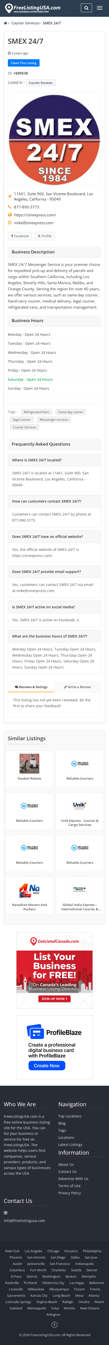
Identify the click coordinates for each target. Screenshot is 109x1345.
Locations (66, 1137)
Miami (99, 1301)
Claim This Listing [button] (24, 63)
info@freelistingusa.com (24, 1220)
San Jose (91, 1257)
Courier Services (25, 23)
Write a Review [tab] (79, 687)
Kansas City (39, 1295)
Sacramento (16, 1295)
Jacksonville (36, 1263)
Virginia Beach (46, 1301)
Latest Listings (70, 1144)
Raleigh (67, 1301)
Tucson (79, 1289)
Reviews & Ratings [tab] (32, 687)
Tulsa (55, 1308)
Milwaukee (36, 1289)
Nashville (12, 1282)
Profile (46, 236)
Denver (91, 1270)
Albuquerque (59, 1289)
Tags (62, 1130)
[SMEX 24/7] (54, 138)
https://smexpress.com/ (35, 214)
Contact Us (67, 1171)
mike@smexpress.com (33, 222)
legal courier (22, 419)
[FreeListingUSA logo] (32, 8)
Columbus (17, 1270)
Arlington (53, 1314)
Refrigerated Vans (36, 412)
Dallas (75, 1257)
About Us (66, 1164)
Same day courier (70, 412)
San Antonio (36, 1257)
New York (12, 1251)
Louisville (16, 1289)
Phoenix (16, 1257)
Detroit (32, 1276)
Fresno (95, 1289)
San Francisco (60, 1263)
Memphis (89, 1276)
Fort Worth (38, 1270)
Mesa (79, 1295)
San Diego (58, 1257)
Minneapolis (36, 1308)
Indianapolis (84, 1263)
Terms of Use (69, 1185)
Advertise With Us (73, 1178)
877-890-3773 (26, 206)
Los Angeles (33, 1251)
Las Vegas (76, 1282)
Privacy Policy (69, 1192)
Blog (62, 1123)
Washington (51, 1276)
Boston (71, 1276)
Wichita (69, 1308)
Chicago (53, 1251)
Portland (30, 1282)
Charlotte (59, 1270)
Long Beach (61, 1295)
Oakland (16, 1308)
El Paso (16, 1276)
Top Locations (70, 1116)
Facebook (21, 236)
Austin (17, 1263)
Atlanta (93, 1295)
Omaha (83, 1301)
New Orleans (89, 1308)
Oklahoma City (53, 1282)
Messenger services (54, 419)
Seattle (76, 1270)
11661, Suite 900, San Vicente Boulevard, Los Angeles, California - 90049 (53, 196)
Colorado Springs (18, 1301)
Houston (71, 1251)
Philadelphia (92, 1251)
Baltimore (96, 1282)
